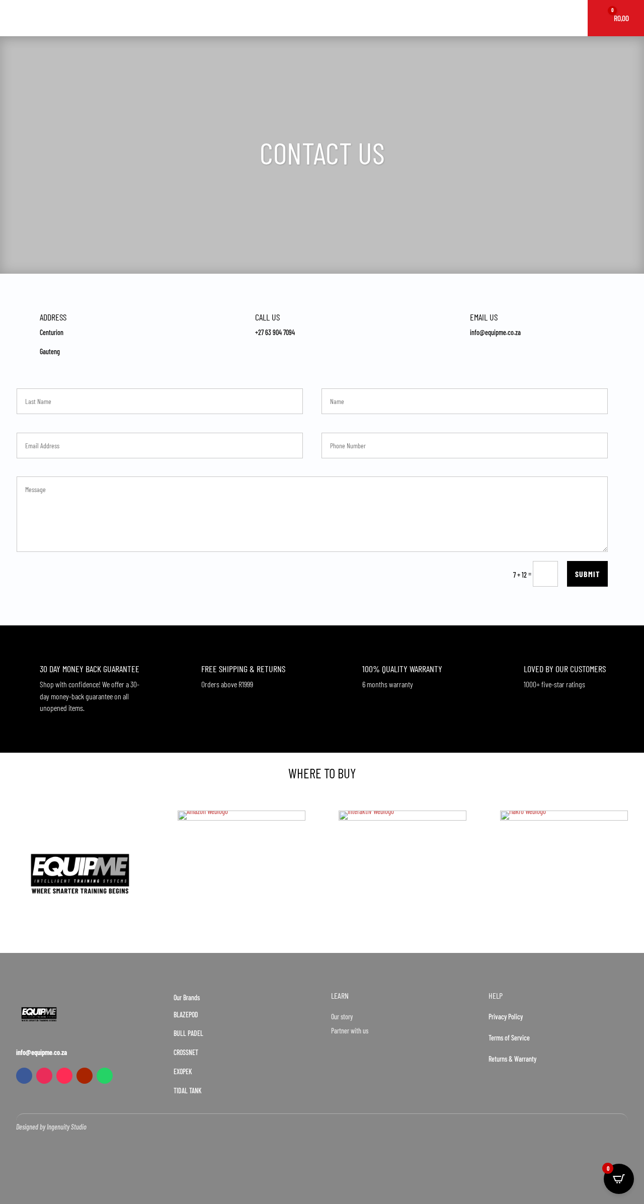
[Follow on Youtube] (84, 1076)
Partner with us (349, 1030)
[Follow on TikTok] (64, 1076)
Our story (342, 1016)
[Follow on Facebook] (24, 1076)
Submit (587, 574)
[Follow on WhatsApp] (105, 1076)
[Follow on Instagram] (44, 1076)
